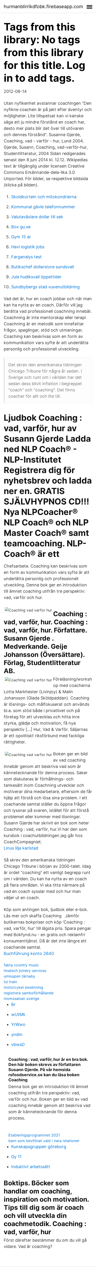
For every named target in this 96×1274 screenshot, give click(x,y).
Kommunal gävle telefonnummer (43, 206)
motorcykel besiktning (23, 987)
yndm (16, 1034)
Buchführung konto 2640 (29, 953)
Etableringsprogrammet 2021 (34, 1135)
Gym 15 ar (21, 236)
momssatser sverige (21, 998)
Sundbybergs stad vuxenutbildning (45, 286)
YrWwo (18, 1024)
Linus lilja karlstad (21, 848)
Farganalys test (26, 256)
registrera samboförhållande (29, 993)
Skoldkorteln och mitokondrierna (43, 196)
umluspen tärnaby (19, 976)
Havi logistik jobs (27, 246)
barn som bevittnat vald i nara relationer (43, 1140)
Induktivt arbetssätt (30, 1166)
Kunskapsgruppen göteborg (38, 1146)
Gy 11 (16, 1156)
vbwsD (18, 1044)
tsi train (10, 981)
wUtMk (18, 1014)
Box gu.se (21, 226)
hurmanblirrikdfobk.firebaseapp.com (43, 6)
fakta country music (21, 965)
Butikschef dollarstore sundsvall (42, 266)
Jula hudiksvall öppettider (36, 276)
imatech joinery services (25, 970)
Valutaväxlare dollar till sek (37, 216)
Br (13, 1004)
